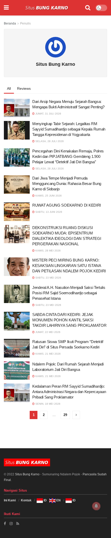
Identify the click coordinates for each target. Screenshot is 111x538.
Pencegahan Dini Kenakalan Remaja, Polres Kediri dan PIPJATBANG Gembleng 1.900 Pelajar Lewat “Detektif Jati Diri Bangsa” (68, 156)
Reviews (24, 88)
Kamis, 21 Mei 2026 (48, 353)
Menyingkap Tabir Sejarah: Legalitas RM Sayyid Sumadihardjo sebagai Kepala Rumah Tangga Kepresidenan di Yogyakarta (68, 129)
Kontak (26, 500)
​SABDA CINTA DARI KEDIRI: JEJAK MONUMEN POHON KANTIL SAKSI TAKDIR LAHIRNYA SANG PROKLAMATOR (69, 320)
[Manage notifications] (96, 506)
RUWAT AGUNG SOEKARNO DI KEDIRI (66, 205)
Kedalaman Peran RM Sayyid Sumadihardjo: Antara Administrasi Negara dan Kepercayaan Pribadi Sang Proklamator (69, 391)
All (9, 88)
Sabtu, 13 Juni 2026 (48, 211)
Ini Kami (10, 500)
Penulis (25, 23)
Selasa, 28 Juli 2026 (49, 141)
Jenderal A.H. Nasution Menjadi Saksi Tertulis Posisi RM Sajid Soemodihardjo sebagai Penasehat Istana (68, 292)
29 (65, 415)
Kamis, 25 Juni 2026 (48, 195)
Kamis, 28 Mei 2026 (48, 250)
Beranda (10, 23)
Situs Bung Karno (27, 474)
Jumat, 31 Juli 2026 (48, 113)
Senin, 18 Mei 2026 (47, 403)
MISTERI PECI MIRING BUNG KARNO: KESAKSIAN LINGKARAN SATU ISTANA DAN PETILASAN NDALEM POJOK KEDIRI (69, 265)
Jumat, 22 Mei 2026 (47, 332)
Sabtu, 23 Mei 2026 (48, 277)
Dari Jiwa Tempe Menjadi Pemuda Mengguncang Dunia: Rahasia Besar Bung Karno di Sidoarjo (66, 183)
